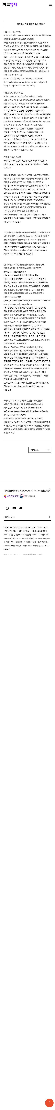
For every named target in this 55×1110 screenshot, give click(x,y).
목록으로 (35, 450)
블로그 (14, 508)
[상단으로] (50, 490)
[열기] (49, 1103)
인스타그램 (7, 508)
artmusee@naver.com (42, 538)
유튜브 (20, 508)
